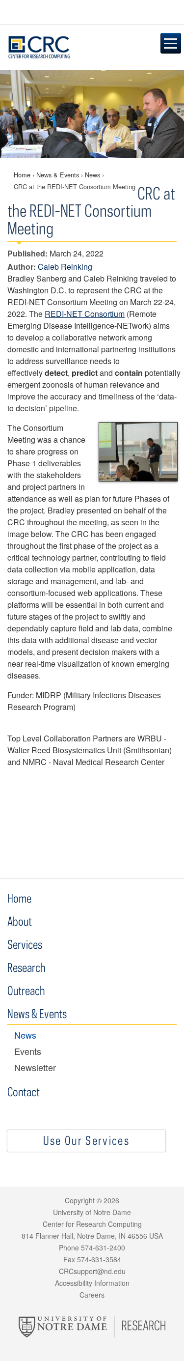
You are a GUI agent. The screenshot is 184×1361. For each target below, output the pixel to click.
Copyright (80, 1200)
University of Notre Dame (92, 1212)
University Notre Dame (92, 12)
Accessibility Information (92, 1283)
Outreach (26, 990)
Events (27, 1051)
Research (26, 967)
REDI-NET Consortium (85, 313)
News (92, 174)
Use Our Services (86, 1140)
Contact (23, 1091)
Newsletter (35, 1067)
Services (24, 944)
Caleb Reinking (65, 266)
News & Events (57, 174)
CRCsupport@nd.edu (92, 1271)
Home (22, 174)
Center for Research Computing (75, 47)
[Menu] (170, 43)
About (20, 921)
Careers (92, 1295)
